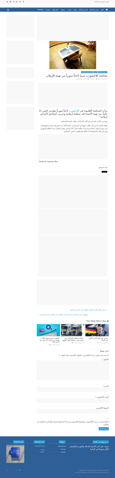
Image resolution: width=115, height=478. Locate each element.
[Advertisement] (73, 27)
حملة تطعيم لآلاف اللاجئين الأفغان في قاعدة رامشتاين (89, 310)
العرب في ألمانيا (83, 10)
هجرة (69, 10)
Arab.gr (63, 452)
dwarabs (40, 10)
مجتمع (63, 10)
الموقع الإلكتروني (102, 408)
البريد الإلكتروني (102, 397)
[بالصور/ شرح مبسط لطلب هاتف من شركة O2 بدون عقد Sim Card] (48, 325)
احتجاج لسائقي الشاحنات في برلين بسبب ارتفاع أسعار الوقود (73, 339)
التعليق (105, 359)
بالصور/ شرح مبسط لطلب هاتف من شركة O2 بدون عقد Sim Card (49, 340)
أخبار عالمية (55, 10)
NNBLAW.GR (62, 446)
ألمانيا (102, 10)
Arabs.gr (63, 449)
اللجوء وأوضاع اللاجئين (87, 72)
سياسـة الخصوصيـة (40, 446)
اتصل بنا (48, 10)
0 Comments (92, 79)
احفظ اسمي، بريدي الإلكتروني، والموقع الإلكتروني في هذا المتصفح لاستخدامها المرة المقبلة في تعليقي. (73, 423)
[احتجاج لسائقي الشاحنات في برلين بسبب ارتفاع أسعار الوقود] (72, 325)
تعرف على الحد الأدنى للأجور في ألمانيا (98, 339)
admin (85, 79)
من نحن (43, 449)
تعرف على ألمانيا (94, 10)
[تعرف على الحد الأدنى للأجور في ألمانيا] (97, 325)
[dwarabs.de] (107, 10)
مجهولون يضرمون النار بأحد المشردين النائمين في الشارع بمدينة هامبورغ (63, 314)
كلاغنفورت (77, 79)
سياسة (75, 10)
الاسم (106, 386)
